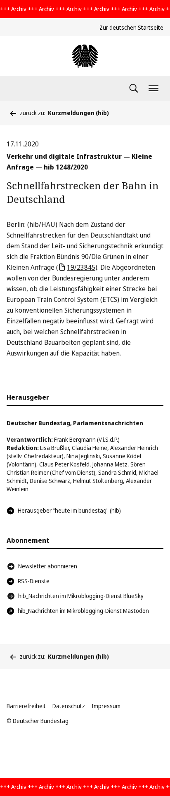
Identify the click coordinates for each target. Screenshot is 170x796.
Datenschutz (68, 706)
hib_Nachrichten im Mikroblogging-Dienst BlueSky (81, 596)
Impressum (106, 706)
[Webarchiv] (85, 56)
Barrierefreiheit (26, 706)
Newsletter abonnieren (47, 566)
